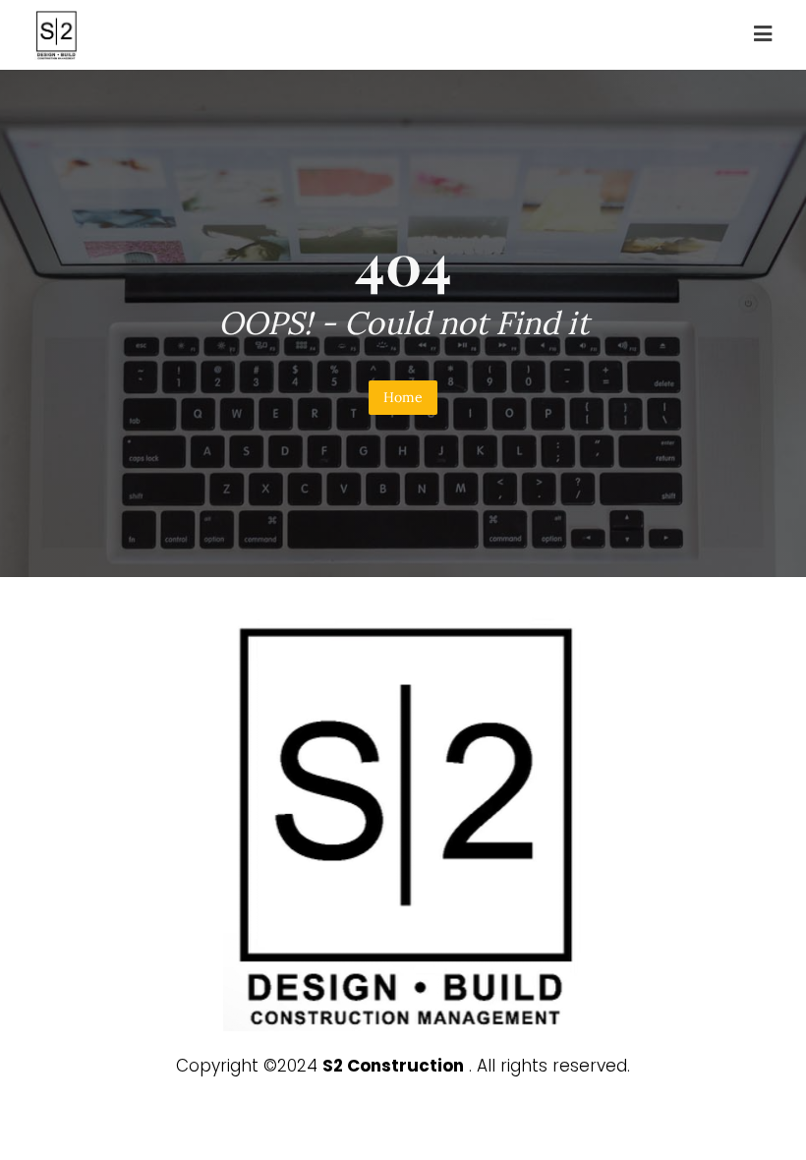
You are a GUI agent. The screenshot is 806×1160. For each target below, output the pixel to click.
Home (403, 397)
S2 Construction (393, 1065)
